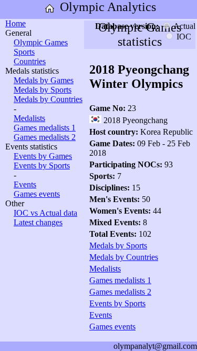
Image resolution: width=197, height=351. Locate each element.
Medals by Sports (42, 89)
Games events (37, 193)
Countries (30, 61)
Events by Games (43, 156)
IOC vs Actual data (45, 212)
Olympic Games (41, 42)
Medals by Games (44, 80)
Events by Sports (42, 165)
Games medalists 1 (45, 127)
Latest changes (38, 222)
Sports (24, 51)
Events (25, 184)
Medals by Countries (48, 99)
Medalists (29, 118)
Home (15, 23)
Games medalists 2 (45, 137)
